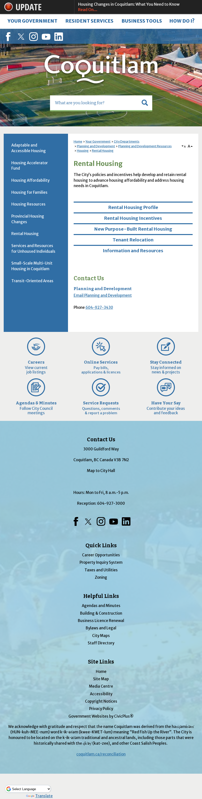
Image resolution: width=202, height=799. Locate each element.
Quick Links (101, 545)
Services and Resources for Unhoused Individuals (33, 248)
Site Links (101, 662)
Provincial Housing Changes (27, 219)
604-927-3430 (99, 307)
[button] (145, 103)
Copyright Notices (101, 701)
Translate (44, 796)
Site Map (101, 679)
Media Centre (101, 686)
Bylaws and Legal (101, 628)
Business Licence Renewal (101, 620)
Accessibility (101, 694)
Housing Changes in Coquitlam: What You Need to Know (129, 7)
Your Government (98, 141)
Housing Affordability (30, 180)
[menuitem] (32, 21)
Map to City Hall (101, 470)
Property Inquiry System (101, 562)
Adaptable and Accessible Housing (28, 148)
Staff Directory (101, 643)
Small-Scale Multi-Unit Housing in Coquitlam (31, 266)
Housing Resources (28, 204)
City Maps (101, 635)
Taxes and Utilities (101, 570)
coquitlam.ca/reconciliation (101, 754)
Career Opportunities (101, 555)
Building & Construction (101, 613)
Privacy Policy (101, 708)
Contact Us (89, 278)
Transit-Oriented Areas (32, 281)
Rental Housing (103, 150)
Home (78, 141)
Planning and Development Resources (145, 146)
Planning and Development (96, 146)
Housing (83, 150)
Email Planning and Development (103, 295)
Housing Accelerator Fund (29, 166)
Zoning (101, 577)
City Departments (126, 141)
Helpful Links (101, 596)
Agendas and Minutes (101, 605)
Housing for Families (29, 192)
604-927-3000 (111, 503)
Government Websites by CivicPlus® (101, 716)
